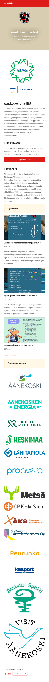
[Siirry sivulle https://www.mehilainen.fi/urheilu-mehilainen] (24, 423)
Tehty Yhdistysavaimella (20, 673)
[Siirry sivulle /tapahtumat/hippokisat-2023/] (24, 75)
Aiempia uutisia (10, 355)
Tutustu (38, 151)
